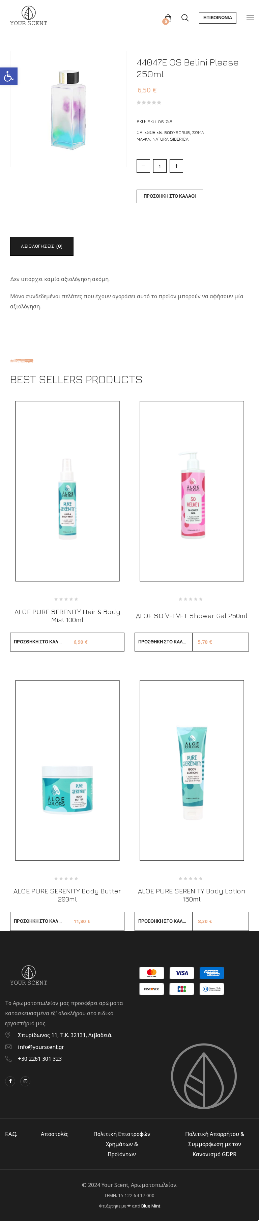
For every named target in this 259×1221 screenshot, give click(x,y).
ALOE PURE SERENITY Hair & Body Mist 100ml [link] (67, 615)
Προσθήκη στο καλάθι (170, 196)
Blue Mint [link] (150, 1206)
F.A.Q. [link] (11, 1134)
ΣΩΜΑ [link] (198, 132)
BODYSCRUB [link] (177, 132)
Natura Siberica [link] (170, 139)
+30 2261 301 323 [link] (40, 1058)
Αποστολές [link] (54, 1134)
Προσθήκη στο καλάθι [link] (40, 642)
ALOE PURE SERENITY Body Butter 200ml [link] (67, 895)
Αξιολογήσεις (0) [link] (42, 246)
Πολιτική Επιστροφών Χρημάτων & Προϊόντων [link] (121, 1144)
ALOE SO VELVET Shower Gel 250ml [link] (192, 615)
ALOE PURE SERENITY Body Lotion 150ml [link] (192, 895)
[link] (9, 76)
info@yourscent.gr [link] (41, 1047)
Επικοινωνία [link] (217, 18)
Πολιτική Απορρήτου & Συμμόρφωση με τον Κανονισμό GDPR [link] (214, 1144)
